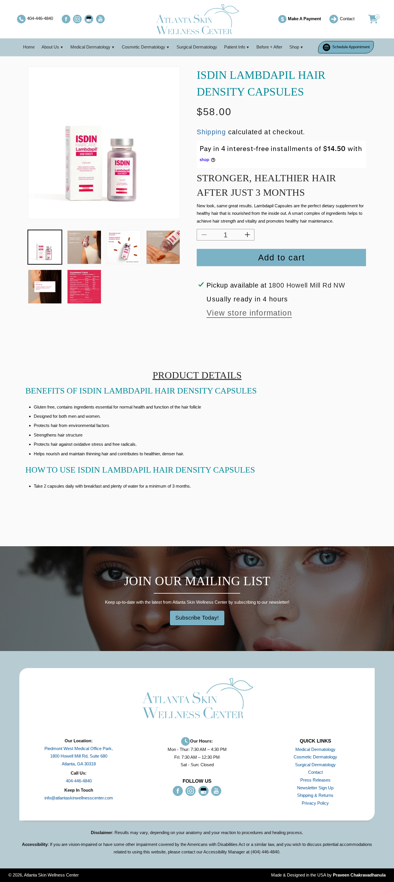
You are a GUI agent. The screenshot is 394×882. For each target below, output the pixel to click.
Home (29, 46)
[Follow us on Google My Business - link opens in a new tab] (89, 19)
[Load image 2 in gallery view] (84, 247)
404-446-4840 (79, 780)
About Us (50, 46)
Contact (315, 772)
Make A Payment (301, 19)
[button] (370, 19)
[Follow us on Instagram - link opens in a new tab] (77, 19)
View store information (249, 312)
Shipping (211, 132)
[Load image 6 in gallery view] (84, 286)
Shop (294, 46)
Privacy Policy (315, 803)
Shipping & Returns (315, 795)
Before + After (269, 46)
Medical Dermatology (90, 46)
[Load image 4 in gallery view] (163, 247)
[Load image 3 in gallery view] (123, 247)
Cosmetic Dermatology (143, 46)
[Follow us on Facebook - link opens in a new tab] (66, 19)
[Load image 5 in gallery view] (45, 286)
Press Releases (315, 779)
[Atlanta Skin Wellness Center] (197, 19)
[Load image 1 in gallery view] (45, 247)
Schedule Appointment (350, 47)
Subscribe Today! (197, 618)
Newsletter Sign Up (315, 787)
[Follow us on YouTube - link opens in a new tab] (100, 19)
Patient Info (234, 46)
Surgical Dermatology (197, 46)
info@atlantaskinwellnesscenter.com (78, 797)
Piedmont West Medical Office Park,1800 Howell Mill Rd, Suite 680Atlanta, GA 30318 (78, 756)
